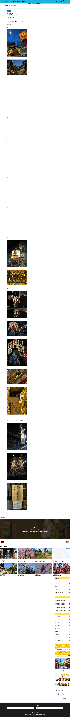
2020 (55, 606)
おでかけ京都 (9, 11)
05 (61, 598)
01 (57, 598)
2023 (55, 601)
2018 (55, 609)
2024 (55, 600)
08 (64, 598)
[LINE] (61, 1)
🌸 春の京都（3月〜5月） (59, 583)
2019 (55, 607)
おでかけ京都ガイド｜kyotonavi (15, 1)
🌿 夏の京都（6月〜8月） (59, 586)
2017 (55, 610)
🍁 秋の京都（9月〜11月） (59, 589)
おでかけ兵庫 (57, 619)
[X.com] (58, 1)
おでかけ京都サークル (59, 580)
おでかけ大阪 (57, 622)
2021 (55, 604)
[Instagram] (59, 1)
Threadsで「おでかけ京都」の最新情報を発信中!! (35, 3)
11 (68, 598)
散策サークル (57, 640)
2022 (55, 603)
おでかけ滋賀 (57, 628)
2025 (55, 598)
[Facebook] (56, 1)
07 (63, 598)
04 (60, 598)
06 (62, 598)
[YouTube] (35, 531)
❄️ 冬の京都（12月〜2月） (59, 592)
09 (65, 598)
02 (58, 598)
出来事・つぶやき (58, 637)
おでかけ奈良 (57, 625)
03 (59, 598)
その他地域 (57, 631)
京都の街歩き (57, 634)
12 (69, 598)
